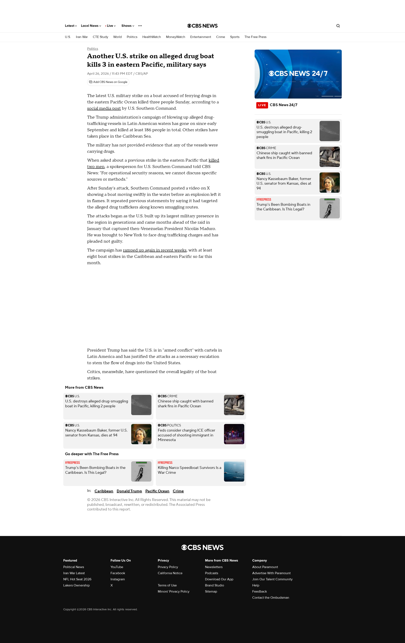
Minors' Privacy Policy (173, 591)
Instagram (118, 579)
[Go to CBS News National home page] (202, 26)
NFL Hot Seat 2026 (77, 579)
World (117, 37)
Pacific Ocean (157, 491)
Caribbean (103, 491)
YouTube (117, 567)
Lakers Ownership (76, 585)
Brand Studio (214, 585)
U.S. (68, 37)
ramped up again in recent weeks (154, 250)
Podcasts (211, 573)
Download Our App (219, 579)
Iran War (82, 37)
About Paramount (265, 567)
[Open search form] (338, 26)
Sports (234, 37)
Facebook (118, 573)
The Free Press (255, 37)
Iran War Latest (74, 573)
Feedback (259, 591)
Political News (73, 567)
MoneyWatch (175, 37)
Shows (127, 25)
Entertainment (200, 37)
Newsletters (214, 567)
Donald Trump (129, 491)
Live (110, 26)
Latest (70, 25)
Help (255, 585)
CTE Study (100, 37)
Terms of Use (167, 585)
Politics (132, 37)
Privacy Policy (168, 567)
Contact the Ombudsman (270, 597)
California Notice (170, 573)
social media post (104, 108)
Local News (90, 25)
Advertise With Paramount (271, 573)
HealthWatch (151, 37)
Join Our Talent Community (272, 579)
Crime (220, 37)
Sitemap (211, 591)
